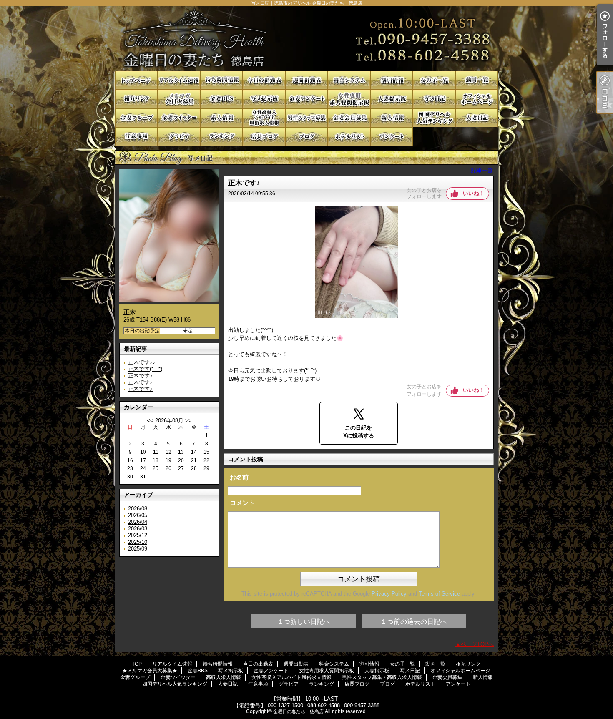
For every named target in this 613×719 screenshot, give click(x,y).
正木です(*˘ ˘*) (145, 369)
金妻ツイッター (179, 117)
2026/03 (137, 528)
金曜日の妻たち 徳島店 (298, 711)
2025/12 (137, 535)
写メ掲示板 (264, 99)
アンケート (391, 136)
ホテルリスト (349, 136)
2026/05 (137, 515)
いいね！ (474, 193)
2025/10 (137, 542)
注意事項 (136, 136)
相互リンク (136, 99)
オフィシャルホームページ (476, 99)
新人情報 (391, 117)
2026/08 (137, 508)
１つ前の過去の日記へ (413, 621)
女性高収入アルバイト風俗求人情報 (264, 117)
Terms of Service (439, 594)
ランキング (221, 136)
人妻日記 (476, 117)
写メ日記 (434, 99)
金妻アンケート (306, 99)
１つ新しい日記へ (303, 621)
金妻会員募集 (349, 117)
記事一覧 (482, 170)
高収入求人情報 (221, 117)
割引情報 (391, 80)
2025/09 (137, 549)
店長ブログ (264, 136)
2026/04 (137, 522)
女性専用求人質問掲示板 (349, 99)
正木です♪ (140, 375)
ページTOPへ (477, 644)
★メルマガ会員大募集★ (179, 99)
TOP (136, 80)
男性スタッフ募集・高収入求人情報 (306, 117)
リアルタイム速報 (179, 80)
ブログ (306, 136)
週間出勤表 (306, 80)
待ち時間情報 (221, 80)
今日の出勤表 (264, 80)
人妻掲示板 (391, 99)
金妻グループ (136, 117)
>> (188, 420)
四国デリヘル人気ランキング (434, 117)
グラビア (179, 136)
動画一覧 (476, 80)
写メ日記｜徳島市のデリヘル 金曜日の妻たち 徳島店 (306, 38)
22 (206, 460)
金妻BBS (221, 99)
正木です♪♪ (142, 362)
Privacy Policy (389, 594)
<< (150, 420)
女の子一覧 (434, 80)
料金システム (349, 80)
